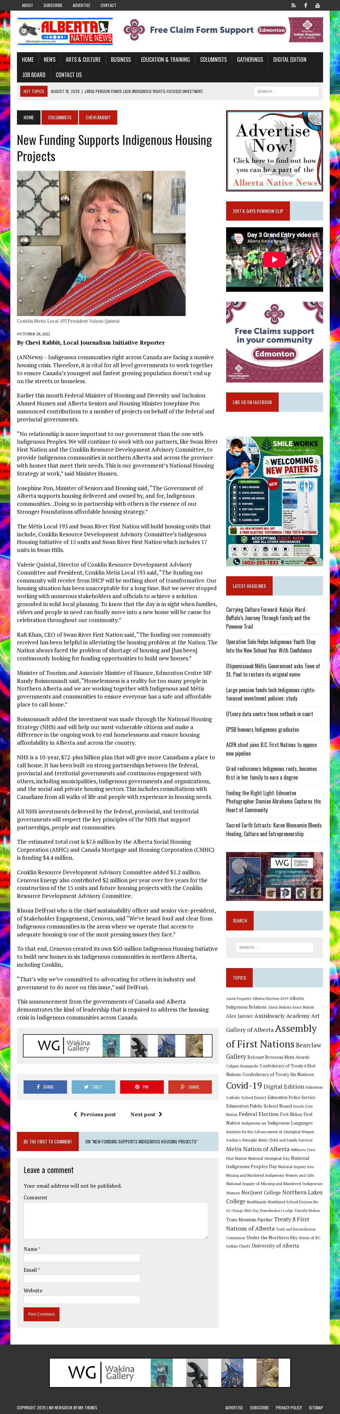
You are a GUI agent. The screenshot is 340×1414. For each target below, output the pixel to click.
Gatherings (250, 59)
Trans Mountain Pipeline (249, 1220)
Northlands (257, 1201)
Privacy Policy (289, 1407)
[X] (294, 5)
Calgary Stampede (242, 1065)
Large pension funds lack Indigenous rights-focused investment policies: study (271, 694)
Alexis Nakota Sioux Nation (291, 1007)
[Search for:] (274, 947)
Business (121, 59)
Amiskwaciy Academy (282, 1016)
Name (31, 1248)
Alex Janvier (239, 1016)
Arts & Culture (83, 59)
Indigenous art (253, 1123)
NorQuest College (261, 1192)
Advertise (81, 5)
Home (28, 59)
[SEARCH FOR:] (286, 90)
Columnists (213, 59)
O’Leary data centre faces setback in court (269, 714)
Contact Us (69, 75)
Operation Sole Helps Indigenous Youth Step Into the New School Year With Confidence (270, 646)
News (49, 59)
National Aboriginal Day (269, 1158)
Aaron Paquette (238, 998)
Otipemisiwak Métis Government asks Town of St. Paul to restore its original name (273, 670)
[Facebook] (305, 5)
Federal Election (259, 1114)
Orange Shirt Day (245, 1210)
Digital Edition (289, 59)
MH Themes (87, 1407)
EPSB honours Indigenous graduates (262, 729)
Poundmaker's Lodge (276, 1210)
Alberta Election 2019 (270, 998)
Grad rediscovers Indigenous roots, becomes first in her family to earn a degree (271, 773)
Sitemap (316, 1407)
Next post (142, 1114)
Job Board (33, 75)
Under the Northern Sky (272, 1237)
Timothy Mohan (307, 1210)
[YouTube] (317, 5)
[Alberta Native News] (65, 31)
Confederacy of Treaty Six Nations (278, 1074)
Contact (109, 5)
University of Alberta (275, 1246)
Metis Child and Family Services (286, 1140)
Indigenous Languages (290, 1123)
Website (33, 1290)
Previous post (98, 1114)
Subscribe (52, 5)
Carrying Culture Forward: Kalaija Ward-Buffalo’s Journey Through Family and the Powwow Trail (268, 617)
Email (31, 1269)
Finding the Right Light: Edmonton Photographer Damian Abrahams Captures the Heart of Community (273, 801)
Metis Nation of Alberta (258, 1149)
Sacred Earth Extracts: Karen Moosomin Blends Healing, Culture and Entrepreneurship (274, 829)
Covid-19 (244, 1085)
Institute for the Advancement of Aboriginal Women (270, 1131)
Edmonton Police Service (291, 1097)
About (27, 5)
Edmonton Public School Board (259, 1106)
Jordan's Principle (241, 1139)
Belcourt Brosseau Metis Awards (278, 1057)
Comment (35, 1197)
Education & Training (165, 59)
